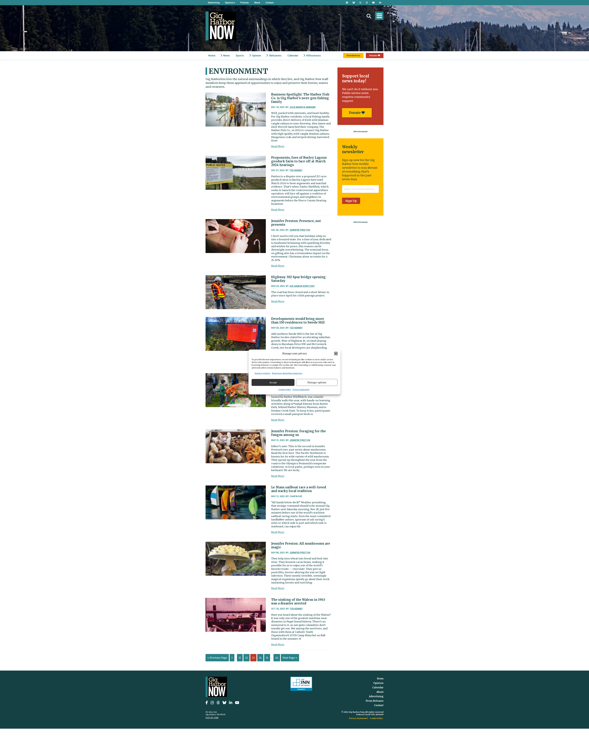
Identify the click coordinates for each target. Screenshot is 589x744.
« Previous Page (217, 657)
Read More (277, 146)
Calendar (292, 55)
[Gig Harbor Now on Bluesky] (353, 2)
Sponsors (230, 2)
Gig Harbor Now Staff (302, 286)
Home (211, 55)
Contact (270, 2)
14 (260, 657)
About (257, 2)
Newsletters (353, 55)
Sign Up (351, 201)
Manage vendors (262, 373)
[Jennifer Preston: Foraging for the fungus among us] (236, 432)
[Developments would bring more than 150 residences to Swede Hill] (236, 319)
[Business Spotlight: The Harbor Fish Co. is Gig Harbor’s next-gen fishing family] (236, 95)
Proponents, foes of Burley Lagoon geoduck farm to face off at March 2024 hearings (299, 161)
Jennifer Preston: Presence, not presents (296, 222)
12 (246, 657)
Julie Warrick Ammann (302, 107)
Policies (244, 2)
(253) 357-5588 (212, 718)
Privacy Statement (301, 389)
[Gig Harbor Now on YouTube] (373, 2)
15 (267, 657)
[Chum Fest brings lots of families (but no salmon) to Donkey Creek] (236, 375)
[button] (335, 353)
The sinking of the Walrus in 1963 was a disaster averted (298, 601)
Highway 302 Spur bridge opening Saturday (298, 279)
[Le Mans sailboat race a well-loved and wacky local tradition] (236, 488)
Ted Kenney (295, 170)
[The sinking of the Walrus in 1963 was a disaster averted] (236, 600)
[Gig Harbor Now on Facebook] (347, 2)
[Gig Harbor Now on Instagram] (360, 2)
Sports (240, 55)
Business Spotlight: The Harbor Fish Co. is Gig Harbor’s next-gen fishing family (300, 98)
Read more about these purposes (287, 373)
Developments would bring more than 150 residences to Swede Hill (298, 320)
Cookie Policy (284, 389)
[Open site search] (369, 16)
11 (240, 657)
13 (253, 657)
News (226, 55)
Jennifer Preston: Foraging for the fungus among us (298, 433)
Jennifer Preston (299, 230)
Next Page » (290, 657)
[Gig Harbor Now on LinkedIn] (380, 2)
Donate (373, 55)
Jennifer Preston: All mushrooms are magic (300, 545)
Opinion (256, 55)
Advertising (214, 2)
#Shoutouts (313, 55)
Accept (273, 382)
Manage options (316, 382)
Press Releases (374, 700)
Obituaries (275, 55)
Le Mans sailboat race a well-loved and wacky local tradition (298, 489)
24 (276, 657)
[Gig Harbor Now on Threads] (367, 2)
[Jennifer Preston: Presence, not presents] (236, 221)
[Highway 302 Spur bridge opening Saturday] (236, 277)
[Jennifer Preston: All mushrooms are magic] (236, 544)
